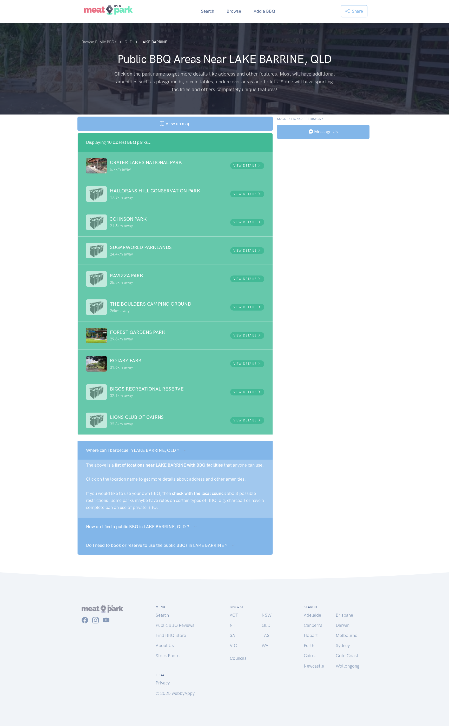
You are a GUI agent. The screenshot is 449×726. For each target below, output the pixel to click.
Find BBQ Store (171, 635)
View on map (177, 123)
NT (232, 625)
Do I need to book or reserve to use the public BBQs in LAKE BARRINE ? (156, 545)
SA (232, 635)
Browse (234, 11)
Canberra (313, 625)
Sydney (343, 645)
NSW (267, 615)
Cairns (310, 655)
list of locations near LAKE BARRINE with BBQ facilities (169, 465)
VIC (233, 645)
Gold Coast (347, 655)
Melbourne (346, 635)
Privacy (163, 682)
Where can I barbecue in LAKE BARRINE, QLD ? (132, 450)
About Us (165, 645)
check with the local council (199, 493)
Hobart (311, 635)
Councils (238, 658)
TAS (265, 635)
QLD (266, 625)
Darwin (342, 625)
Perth (309, 645)
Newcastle (314, 666)
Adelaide (312, 615)
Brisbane (344, 615)
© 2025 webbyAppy (175, 693)
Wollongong (347, 666)
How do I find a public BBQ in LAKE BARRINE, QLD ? (137, 526)
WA (265, 645)
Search (207, 11)
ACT (234, 615)
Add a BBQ (264, 11)
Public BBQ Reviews (175, 625)
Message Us (325, 131)
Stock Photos (169, 655)
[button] (175, 166)
